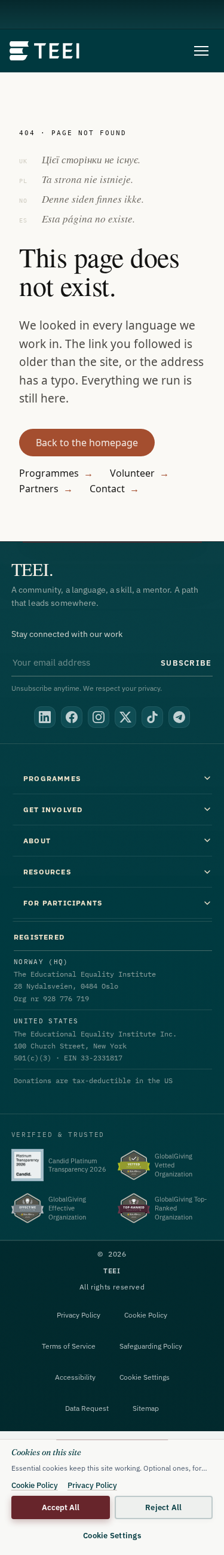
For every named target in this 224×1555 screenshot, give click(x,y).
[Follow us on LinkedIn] (45, 717)
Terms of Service (69, 1345)
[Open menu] (201, 51)
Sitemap (146, 1408)
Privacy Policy (78, 1314)
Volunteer (139, 473)
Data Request (87, 1408)
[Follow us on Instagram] (98, 717)
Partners (46, 488)
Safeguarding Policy (150, 1345)
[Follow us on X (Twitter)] (125, 717)
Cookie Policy (145, 1314)
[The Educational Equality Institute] (45, 50)
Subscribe (186, 662)
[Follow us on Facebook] (71, 717)
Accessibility (75, 1377)
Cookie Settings (144, 1377)
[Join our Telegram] (179, 717)
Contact (114, 488)
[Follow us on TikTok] (152, 717)
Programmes (56, 473)
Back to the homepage (87, 442)
